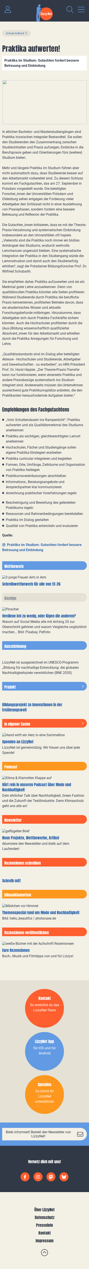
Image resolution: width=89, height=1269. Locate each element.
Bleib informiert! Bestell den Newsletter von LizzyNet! (38, 1134)
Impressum (45, 1241)
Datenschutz (44, 1217)
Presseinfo (44, 1225)
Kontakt (44, 1233)
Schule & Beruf (15, 33)
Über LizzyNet (44, 1210)
